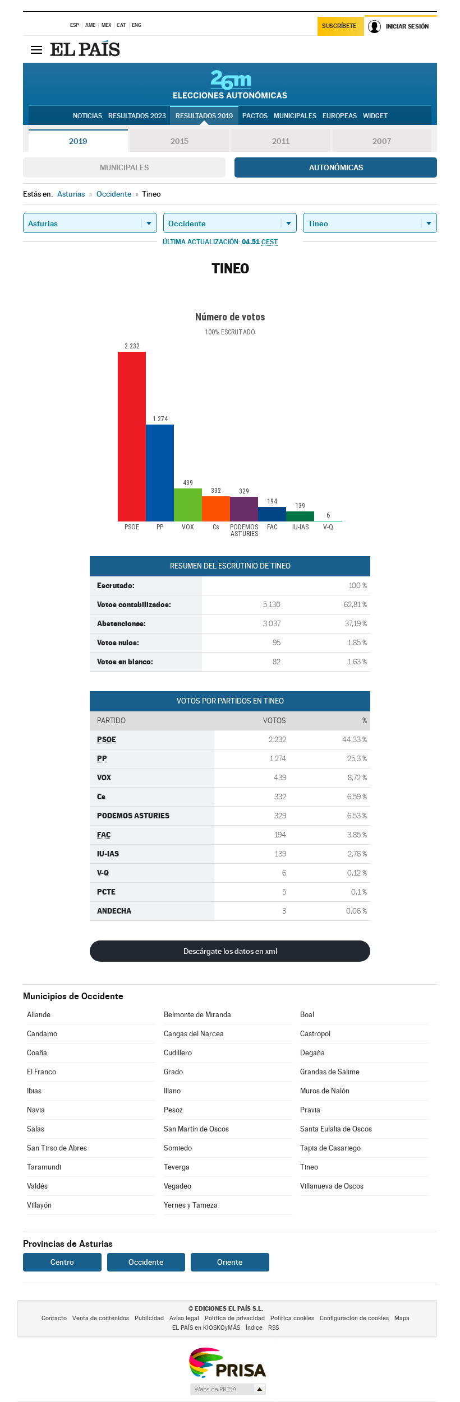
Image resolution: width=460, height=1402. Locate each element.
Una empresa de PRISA (227, 1362)
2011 (280, 141)
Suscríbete (339, 26)
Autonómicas (336, 167)
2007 (381, 141)
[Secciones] (36, 49)
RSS (273, 1327)
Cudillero (178, 1053)
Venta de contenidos (100, 1318)
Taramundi (44, 1167)
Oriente (229, 1261)
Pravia (310, 1110)
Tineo (309, 1167)
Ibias (34, 1091)
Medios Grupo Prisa (227, 1389)
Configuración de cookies (354, 1318)
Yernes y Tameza (191, 1205)
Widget (375, 116)
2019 (78, 141)
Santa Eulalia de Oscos (336, 1129)
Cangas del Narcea (194, 1034)
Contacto (54, 1318)
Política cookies (292, 1318)
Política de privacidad (235, 1318)
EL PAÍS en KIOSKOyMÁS (206, 1327)
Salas (35, 1129)
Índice (254, 1327)
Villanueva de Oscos (332, 1186)
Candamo (42, 1034)
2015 (179, 141)
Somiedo (178, 1148)
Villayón (39, 1205)
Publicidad (149, 1318)
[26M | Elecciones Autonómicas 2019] (230, 84)
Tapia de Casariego (330, 1148)
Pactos (255, 116)
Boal (307, 1014)
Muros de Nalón (324, 1091)
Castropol (315, 1034)
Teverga (177, 1167)
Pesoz (173, 1110)
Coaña (37, 1053)
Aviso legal (184, 1318)
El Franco (41, 1072)
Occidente (145, 1261)
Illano (172, 1091)
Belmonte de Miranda (197, 1014)
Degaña (312, 1053)
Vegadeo (177, 1186)
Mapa (402, 1318)
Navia (36, 1110)
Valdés (37, 1186)
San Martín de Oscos (196, 1129)
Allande (38, 1014)
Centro (62, 1261)
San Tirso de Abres (57, 1148)
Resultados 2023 (137, 116)
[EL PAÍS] (86, 49)
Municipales (124, 167)
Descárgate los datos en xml (230, 951)
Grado (173, 1072)
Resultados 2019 (204, 116)
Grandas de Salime (330, 1072)
